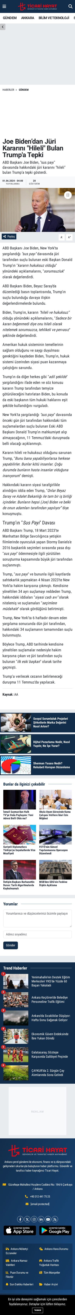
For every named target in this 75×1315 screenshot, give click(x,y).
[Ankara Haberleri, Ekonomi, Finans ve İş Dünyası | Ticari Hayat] (37, 6)
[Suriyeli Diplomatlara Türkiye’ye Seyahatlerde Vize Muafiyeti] (19, 834)
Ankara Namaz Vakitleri (17, 1263)
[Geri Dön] (2, 27)
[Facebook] (20, 1219)
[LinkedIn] (41, 1219)
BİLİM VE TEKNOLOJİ (54, 18)
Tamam (37, 1310)
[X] (27, 1219)
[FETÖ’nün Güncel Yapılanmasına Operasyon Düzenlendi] (55, 834)
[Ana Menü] (4, 6)
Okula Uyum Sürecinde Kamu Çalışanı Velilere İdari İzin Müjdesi (55, 815)
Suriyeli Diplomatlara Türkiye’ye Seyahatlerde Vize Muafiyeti (19, 850)
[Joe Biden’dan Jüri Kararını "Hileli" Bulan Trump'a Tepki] (37, 210)
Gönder (10, 945)
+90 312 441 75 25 (40, 1196)
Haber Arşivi (51, 1284)
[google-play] (55, 1231)
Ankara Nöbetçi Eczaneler (17, 1251)
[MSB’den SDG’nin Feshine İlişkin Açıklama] (55, 869)
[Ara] (70, 6)
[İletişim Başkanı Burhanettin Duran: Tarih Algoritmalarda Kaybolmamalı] (19, 869)
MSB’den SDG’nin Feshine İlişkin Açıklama (53, 883)
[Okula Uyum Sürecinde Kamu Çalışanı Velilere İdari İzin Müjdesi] (55, 799)
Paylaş (11, 236)
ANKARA (27, 18)
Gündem (24, 89)
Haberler (8, 89)
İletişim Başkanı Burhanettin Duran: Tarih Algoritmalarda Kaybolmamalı (18, 885)
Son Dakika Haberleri (21, 1284)
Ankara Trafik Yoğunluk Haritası (49, 1263)
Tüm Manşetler (52, 1272)
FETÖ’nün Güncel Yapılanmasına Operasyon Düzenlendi (53, 850)
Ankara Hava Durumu (56, 1249)
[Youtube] (48, 1219)
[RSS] (55, 1219)
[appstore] (20, 1231)
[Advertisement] (37, 115)
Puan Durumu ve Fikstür (17, 1275)
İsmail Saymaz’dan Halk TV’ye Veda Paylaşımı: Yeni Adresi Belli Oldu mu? (18, 815)
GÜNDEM (10, 18)
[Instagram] (34, 1219)
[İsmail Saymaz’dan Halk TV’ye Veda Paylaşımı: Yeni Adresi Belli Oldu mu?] (19, 799)
